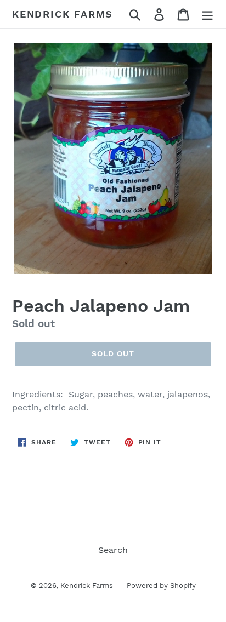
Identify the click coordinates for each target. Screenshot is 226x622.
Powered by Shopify (161, 585)
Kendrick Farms (62, 14)
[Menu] (207, 14)
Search (113, 550)
